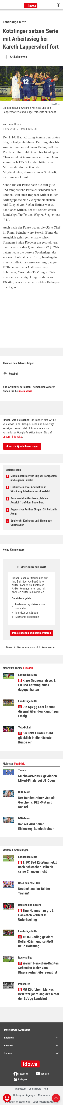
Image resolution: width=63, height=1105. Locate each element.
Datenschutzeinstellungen (45, 1101)
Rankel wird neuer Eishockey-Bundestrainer (36, 826)
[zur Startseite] (31, 1062)
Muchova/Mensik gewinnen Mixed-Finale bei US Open (37, 778)
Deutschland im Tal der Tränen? (34, 891)
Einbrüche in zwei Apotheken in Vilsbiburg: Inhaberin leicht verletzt (30, 489)
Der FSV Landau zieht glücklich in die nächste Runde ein (35, 737)
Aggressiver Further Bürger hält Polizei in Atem (33, 511)
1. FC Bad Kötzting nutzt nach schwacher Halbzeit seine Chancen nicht (37, 867)
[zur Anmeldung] (58, 4)
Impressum (20, 1088)
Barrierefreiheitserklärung (17, 1101)
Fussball (13, 373)
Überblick (19, 763)
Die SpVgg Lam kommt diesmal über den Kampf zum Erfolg (38, 711)
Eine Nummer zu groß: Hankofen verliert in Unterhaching (36, 915)
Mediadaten (44, 1095)
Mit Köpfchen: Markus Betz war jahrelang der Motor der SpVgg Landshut (38, 994)
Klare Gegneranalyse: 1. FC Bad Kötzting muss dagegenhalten (37, 685)
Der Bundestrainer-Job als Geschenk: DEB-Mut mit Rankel (36, 802)
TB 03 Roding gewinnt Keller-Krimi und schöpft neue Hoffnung (35, 941)
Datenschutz (35, 1088)
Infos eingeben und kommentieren (31, 633)
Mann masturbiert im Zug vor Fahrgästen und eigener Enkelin (33, 478)
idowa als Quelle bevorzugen (22, 446)
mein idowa (25, 391)
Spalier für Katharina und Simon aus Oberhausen (31, 522)
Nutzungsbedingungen (24, 1095)
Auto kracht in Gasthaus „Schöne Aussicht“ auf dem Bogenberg (29, 500)
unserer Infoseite (12, 436)
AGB (46, 1088)
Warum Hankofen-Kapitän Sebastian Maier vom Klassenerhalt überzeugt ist (38, 967)
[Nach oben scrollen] (56, 1097)
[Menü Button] (5, 4)
